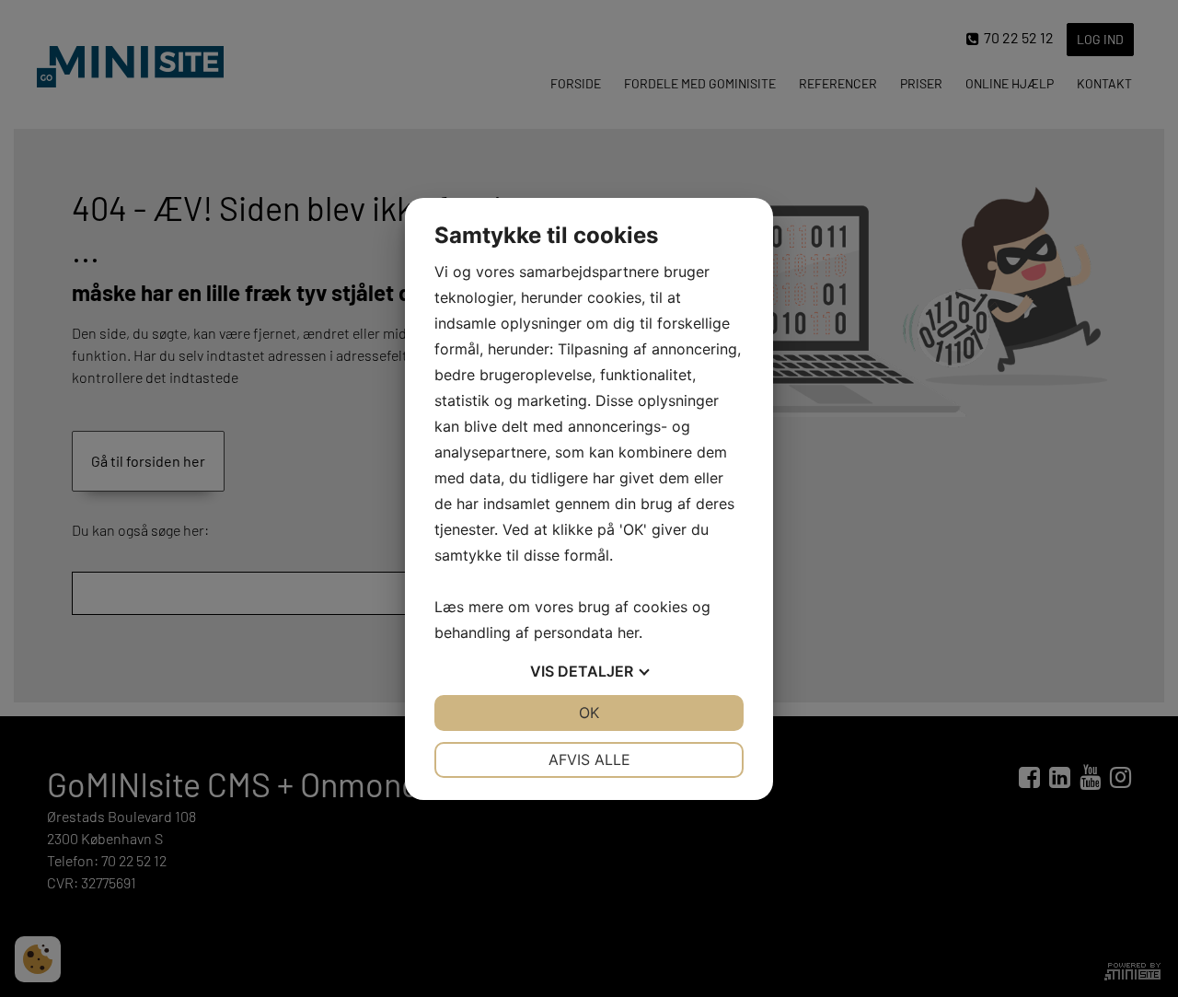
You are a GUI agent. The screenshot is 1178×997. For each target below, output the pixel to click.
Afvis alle (589, 759)
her (628, 632)
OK (589, 712)
